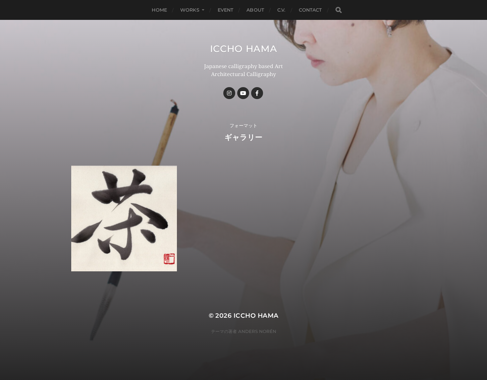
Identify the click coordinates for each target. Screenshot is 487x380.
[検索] (338, 10)
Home (159, 10)
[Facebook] (257, 93)
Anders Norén (257, 331)
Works (189, 10)
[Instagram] (229, 93)
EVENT (226, 10)
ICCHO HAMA (243, 48)
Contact (310, 10)
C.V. (281, 10)
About (255, 10)
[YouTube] (243, 93)
